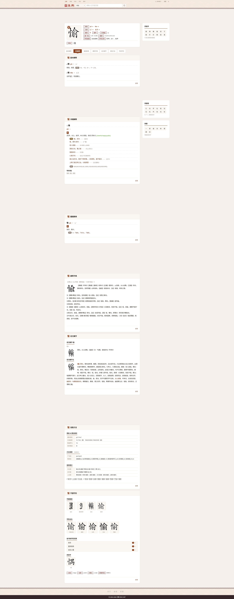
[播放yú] (93, 26)
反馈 (136, 83)
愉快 (68, 173)
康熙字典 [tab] (95, 51)
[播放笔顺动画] (68, 27)
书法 (80, 1)
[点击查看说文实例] (91, 506)
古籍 (70, 1)
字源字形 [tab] (121, 51)
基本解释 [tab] (68, 51)
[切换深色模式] (168, 2)
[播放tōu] (98, 26)
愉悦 (74, 173)
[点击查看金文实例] (71, 506)
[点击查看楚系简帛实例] (81, 506)
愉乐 (71, 173)
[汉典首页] (69, 5)
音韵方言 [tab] (112, 51)
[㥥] (74, 43)
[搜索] (124, 5)
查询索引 (159, 1)
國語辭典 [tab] (86, 51)
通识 (84, 1)
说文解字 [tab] (103, 51)
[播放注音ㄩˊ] (93, 29)
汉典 (66, 1)
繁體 (165, 1)
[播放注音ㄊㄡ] (99, 29)
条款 (115, 592)
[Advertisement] (117, 14)
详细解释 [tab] (77, 51)
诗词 (75, 1)
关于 (109, 592)
